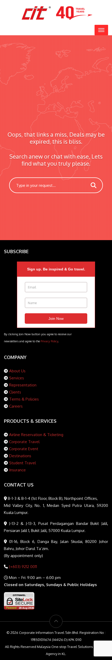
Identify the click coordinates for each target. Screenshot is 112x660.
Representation (22, 385)
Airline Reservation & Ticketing (36, 434)
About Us (17, 370)
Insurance (17, 469)
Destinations (20, 455)
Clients (15, 392)
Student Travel (22, 462)
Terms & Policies (24, 399)
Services (16, 377)
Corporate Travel (24, 441)
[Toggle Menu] (101, 30)
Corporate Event (23, 448)
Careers (16, 406)
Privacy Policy (49, 341)
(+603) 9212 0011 (22, 566)
